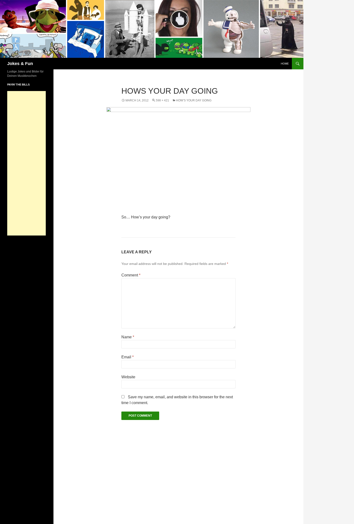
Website (128, 377)
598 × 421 (162, 100)
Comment (130, 275)
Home (285, 63)
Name (127, 337)
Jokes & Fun (20, 63)
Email (127, 357)
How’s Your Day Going (193, 100)
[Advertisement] (26, 163)
